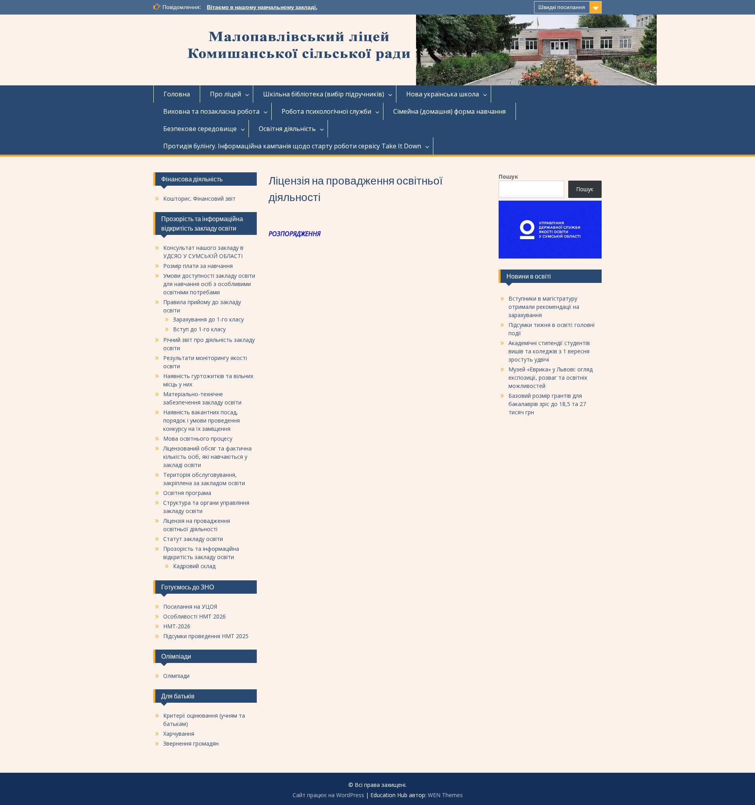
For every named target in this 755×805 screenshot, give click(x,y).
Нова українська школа (442, 94)
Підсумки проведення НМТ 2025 (206, 636)
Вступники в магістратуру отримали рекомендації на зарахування (543, 307)
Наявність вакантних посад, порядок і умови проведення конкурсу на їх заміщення (201, 420)
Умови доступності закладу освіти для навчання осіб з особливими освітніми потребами (209, 284)
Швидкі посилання (561, 7)
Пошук (508, 176)
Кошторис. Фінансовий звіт (199, 198)
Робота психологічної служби (326, 111)
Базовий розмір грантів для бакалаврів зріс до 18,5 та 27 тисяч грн (547, 404)
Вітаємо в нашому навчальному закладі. (262, 7)
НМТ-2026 (176, 626)
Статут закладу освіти (193, 539)
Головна (177, 94)
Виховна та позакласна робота (211, 111)
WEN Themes (445, 795)
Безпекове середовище (200, 128)
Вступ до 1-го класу (199, 329)
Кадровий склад (194, 566)
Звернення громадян (191, 743)
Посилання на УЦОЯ (190, 606)
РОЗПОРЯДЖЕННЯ (294, 233)
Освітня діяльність (287, 128)
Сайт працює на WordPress (328, 795)
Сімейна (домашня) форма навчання (449, 111)
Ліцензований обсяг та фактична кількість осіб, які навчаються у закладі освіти (207, 457)
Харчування (178, 733)
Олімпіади (176, 675)
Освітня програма (187, 493)
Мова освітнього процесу (197, 438)
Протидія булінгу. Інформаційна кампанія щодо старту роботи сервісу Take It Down (292, 146)
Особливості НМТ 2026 (194, 616)
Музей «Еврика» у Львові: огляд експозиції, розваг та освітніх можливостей (550, 378)
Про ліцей (225, 94)
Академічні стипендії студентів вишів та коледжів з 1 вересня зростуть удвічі (549, 351)
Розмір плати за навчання (198, 266)
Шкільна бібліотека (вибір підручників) (323, 94)
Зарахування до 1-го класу (208, 319)
